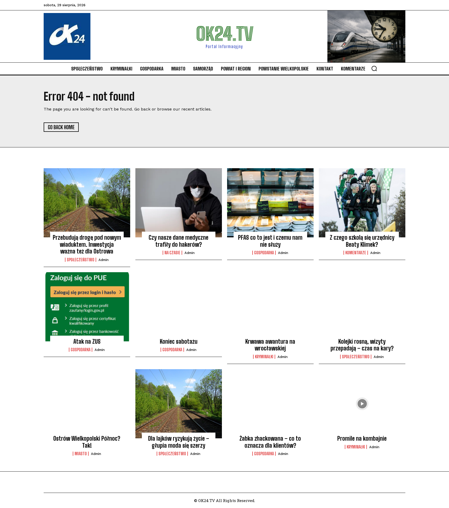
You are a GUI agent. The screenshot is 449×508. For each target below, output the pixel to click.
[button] (374, 68)
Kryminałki (264, 357)
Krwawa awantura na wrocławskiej (270, 345)
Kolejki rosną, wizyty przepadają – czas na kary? (362, 345)
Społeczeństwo (80, 260)
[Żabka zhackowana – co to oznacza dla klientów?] (270, 403)
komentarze (355, 253)
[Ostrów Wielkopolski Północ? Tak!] (87, 403)
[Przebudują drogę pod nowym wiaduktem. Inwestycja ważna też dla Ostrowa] (87, 202)
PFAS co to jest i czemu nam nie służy (270, 241)
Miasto (81, 454)
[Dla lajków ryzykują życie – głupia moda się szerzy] (178, 403)
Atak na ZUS (87, 341)
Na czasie (172, 253)
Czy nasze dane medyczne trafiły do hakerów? (178, 241)
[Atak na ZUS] (87, 306)
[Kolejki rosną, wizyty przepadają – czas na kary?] (362, 306)
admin (103, 260)
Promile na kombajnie (362, 438)
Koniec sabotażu (178, 341)
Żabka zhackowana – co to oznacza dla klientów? (270, 442)
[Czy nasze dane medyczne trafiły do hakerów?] (178, 202)
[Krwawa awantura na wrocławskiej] (270, 306)
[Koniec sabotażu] (178, 306)
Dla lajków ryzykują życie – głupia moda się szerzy (178, 442)
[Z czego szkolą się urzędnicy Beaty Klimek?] (362, 202)
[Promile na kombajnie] (362, 403)
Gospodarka (264, 253)
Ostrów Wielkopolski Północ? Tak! (86, 442)
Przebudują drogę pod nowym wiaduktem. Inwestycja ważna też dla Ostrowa (87, 244)
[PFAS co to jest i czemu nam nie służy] (270, 202)
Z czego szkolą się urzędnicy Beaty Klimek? (362, 241)
